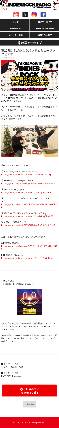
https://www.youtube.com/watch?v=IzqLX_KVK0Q (26, 192)
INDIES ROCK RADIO (25, 423)
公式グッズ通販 (16, 34)
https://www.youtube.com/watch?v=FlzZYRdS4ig (26, 174)
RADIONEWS (15, 28)
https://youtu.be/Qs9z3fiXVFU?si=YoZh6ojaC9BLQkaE (28, 225)
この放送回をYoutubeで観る (29, 390)
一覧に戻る (29, 404)
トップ (16, 21)
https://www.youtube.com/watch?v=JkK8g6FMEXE (27, 216)
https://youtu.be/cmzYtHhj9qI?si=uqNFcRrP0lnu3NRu (28, 183)
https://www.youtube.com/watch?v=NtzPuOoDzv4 (27, 257)
